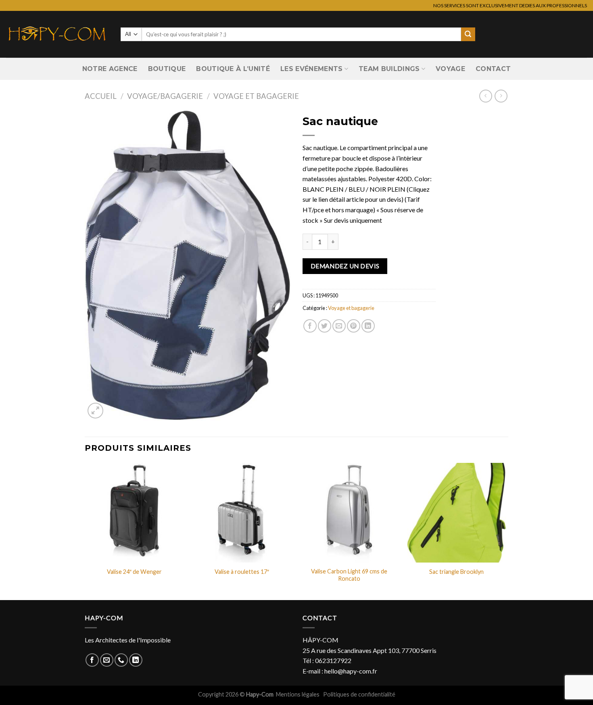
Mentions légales (298, 694)
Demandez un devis (345, 266)
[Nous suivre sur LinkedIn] (135, 660)
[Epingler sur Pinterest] (353, 326)
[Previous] (85, 530)
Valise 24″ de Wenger (134, 571)
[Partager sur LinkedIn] (368, 326)
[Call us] (121, 660)
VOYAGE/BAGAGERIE (165, 96)
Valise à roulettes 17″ (242, 571)
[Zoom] (95, 410)
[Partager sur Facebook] (310, 326)
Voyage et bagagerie (256, 96)
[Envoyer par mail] (339, 326)
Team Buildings (389, 69)
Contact (493, 69)
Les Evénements (311, 69)
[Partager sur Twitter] (324, 326)
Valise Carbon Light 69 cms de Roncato (349, 575)
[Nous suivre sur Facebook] (92, 660)
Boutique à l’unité (233, 69)
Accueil (101, 96)
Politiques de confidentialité (359, 694)
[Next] (506, 530)
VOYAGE (450, 69)
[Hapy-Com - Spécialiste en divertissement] (57, 34)
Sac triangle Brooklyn (456, 571)
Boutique (167, 69)
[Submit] (468, 34)
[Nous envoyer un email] (106, 660)
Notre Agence (110, 69)
